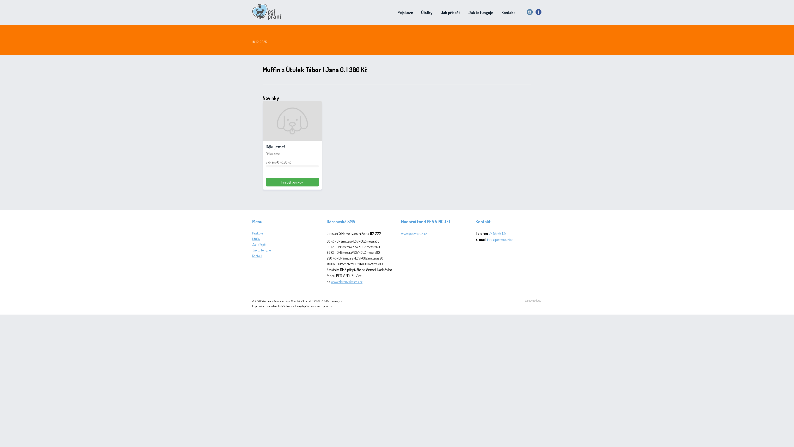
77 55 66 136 (498, 233)
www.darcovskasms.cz (346, 281)
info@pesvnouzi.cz (500, 239)
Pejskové (405, 12)
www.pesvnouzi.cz (414, 233)
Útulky (426, 12)
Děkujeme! (275, 146)
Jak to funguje (480, 12)
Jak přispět (450, 12)
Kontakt (508, 12)
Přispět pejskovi (292, 182)
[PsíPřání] (268, 12)
